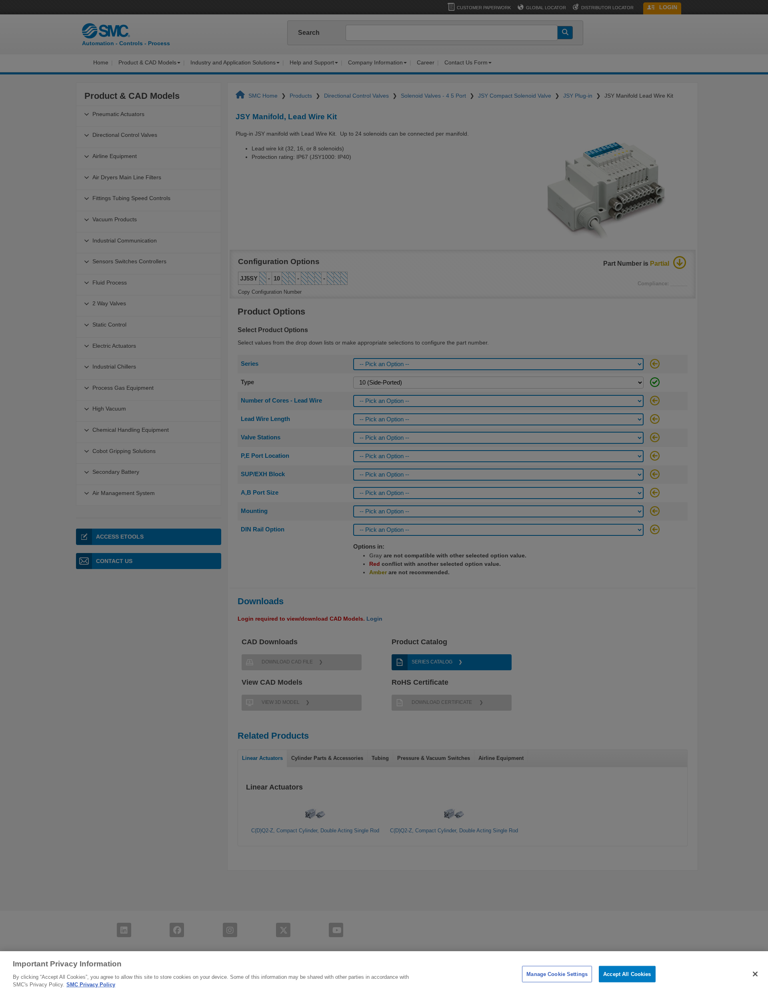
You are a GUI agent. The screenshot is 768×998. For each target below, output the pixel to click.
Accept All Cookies (627, 974)
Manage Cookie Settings (557, 974)
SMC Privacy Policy (90, 985)
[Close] (755, 974)
